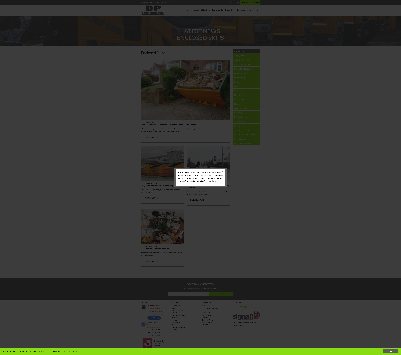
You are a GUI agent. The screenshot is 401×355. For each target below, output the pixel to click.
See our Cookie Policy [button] (71, 351)
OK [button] (391, 351)
